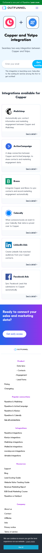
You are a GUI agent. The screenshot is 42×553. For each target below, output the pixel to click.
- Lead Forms (21, 380)
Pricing (7, 384)
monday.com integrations (14, 451)
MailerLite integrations (13, 447)
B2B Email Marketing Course (15, 491)
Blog (6, 473)
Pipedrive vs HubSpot (13, 496)
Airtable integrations (12, 456)
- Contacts (21, 370)
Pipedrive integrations (13, 433)
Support (7, 469)
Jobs (6, 523)
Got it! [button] (21, 547)
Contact (7, 514)
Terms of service (10, 532)
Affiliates (7, 518)
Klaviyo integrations (12, 437)
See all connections (12, 420)
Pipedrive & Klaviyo (12, 411)
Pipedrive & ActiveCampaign (16, 406)
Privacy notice (10, 527)
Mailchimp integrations (13, 442)
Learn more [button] (30, 541)
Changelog (9, 389)
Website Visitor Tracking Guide (16, 482)
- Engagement (21, 375)
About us (8, 509)
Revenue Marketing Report (15, 487)
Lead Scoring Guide (12, 478)
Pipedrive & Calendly (12, 415)
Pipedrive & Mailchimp (13, 402)
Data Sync (21, 366)
